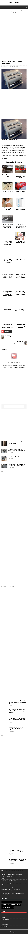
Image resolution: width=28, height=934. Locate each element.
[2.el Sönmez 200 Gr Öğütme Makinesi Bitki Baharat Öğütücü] (3, 452)
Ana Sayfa (4, 11)
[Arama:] (14, 406)
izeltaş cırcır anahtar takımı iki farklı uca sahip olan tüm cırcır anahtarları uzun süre (17, 931)
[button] (26, 7)
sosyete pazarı (10, 11)
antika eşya (8, 331)
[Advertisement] (14, 37)
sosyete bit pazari (14, 66)
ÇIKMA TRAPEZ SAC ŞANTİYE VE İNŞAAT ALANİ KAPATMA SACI (17, 465)
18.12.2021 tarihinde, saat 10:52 (14, 362)
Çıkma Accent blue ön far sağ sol (16, 457)
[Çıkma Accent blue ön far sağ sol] (3, 459)
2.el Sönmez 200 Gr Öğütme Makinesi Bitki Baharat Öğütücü (16, 450)
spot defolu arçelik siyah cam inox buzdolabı (17, 442)
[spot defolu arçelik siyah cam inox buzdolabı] (4, 444)
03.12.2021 (5, 66)
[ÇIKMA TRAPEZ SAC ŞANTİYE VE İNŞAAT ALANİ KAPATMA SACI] (4, 467)
